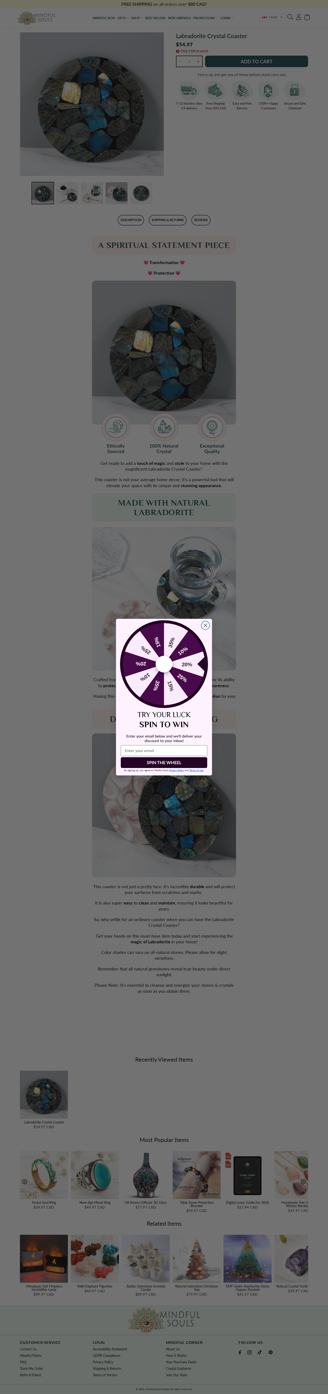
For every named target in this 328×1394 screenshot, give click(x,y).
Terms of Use (196, 770)
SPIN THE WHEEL (164, 762)
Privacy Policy (176, 770)
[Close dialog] (205, 625)
